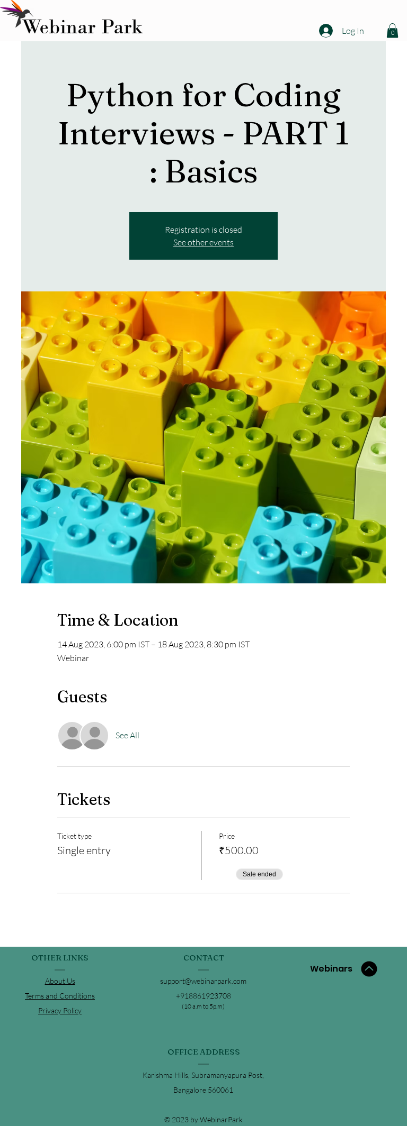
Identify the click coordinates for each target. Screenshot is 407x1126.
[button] (392, 30)
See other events (203, 242)
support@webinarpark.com (203, 980)
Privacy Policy (60, 1010)
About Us (60, 980)
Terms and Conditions (60, 995)
